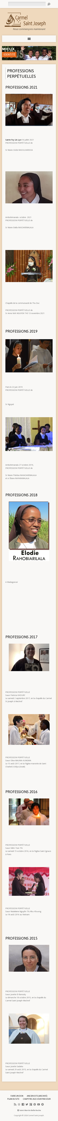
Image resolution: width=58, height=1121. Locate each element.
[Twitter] (27, 1104)
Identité (9, 54)
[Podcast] (19, 1104)
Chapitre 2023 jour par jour (37, 1099)
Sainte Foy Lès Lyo (13, 140)
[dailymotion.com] (42, 1104)
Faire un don (17, 1096)
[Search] (48, 4)
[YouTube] (38, 1104)
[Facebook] (23, 1104)
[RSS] (15, 1104)
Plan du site (13, 1099)
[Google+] (31, 1104)
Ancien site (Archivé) (37, 1096)
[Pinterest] (34, 1104)
